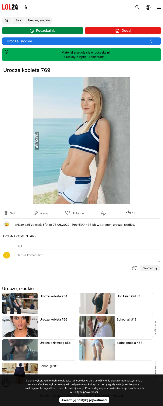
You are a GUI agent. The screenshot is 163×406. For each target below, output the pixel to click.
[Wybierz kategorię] (81, 41)
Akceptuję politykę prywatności (84, 400)
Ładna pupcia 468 (129, 342)
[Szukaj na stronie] (137, 7)
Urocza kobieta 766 (53, 319)
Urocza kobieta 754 (53, 296)
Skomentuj (150, 268)
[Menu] (159, 7)
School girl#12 (126, 319)
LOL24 (10, 7)
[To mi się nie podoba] (104, 213)
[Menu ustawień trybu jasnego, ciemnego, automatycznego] (25, 7)
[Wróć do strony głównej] (7, 20)
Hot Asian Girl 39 (128, 296)
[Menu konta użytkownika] (148, 7)
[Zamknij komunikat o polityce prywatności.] (159, 380)
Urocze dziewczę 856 (55, 342)
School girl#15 (49, 366)
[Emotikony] (134, 268)
